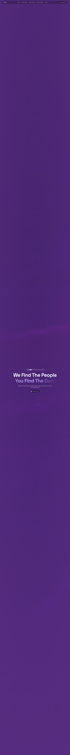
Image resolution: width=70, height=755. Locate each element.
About (19, 2)
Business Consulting (40, 2)
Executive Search (24, 2)
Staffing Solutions (32, 2)
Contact (46, 2)
